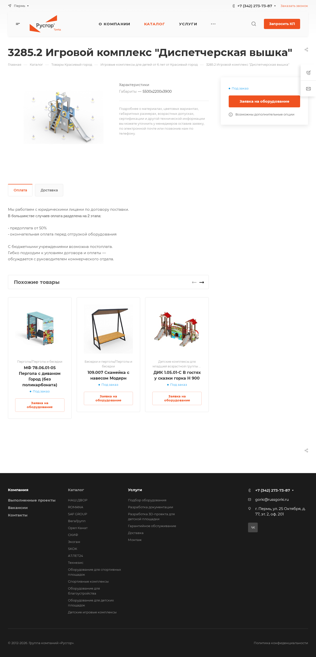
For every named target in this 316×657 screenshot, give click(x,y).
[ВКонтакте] (253, 527)
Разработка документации (150, 507)
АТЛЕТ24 (75, 556)
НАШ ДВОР (77, 500)
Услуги (135, 489)
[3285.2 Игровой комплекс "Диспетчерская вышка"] (63, 117)
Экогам (74, 542)
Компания (18, 489)
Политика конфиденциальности (281, 643)
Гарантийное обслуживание (152, 526)
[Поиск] (253, 24)
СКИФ (73, 535)
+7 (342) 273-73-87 (254, 5)
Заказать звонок (294, 6)
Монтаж (135, 540)
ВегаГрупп (77, 521)
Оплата (20, 190)
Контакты (18, 515)
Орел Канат (78, 528)
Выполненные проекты (32, 500)
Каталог (76, 489)
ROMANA (75, 507)
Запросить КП (282, 24)
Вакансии (18, 507)
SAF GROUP (77, 514)
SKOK (72, 549)
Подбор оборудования (147, 500)
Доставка (49, 190)
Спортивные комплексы (88, 581)
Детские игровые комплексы (92, 612)
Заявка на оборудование (264, 101)
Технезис (75, 563)
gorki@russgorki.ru (272, 499)
